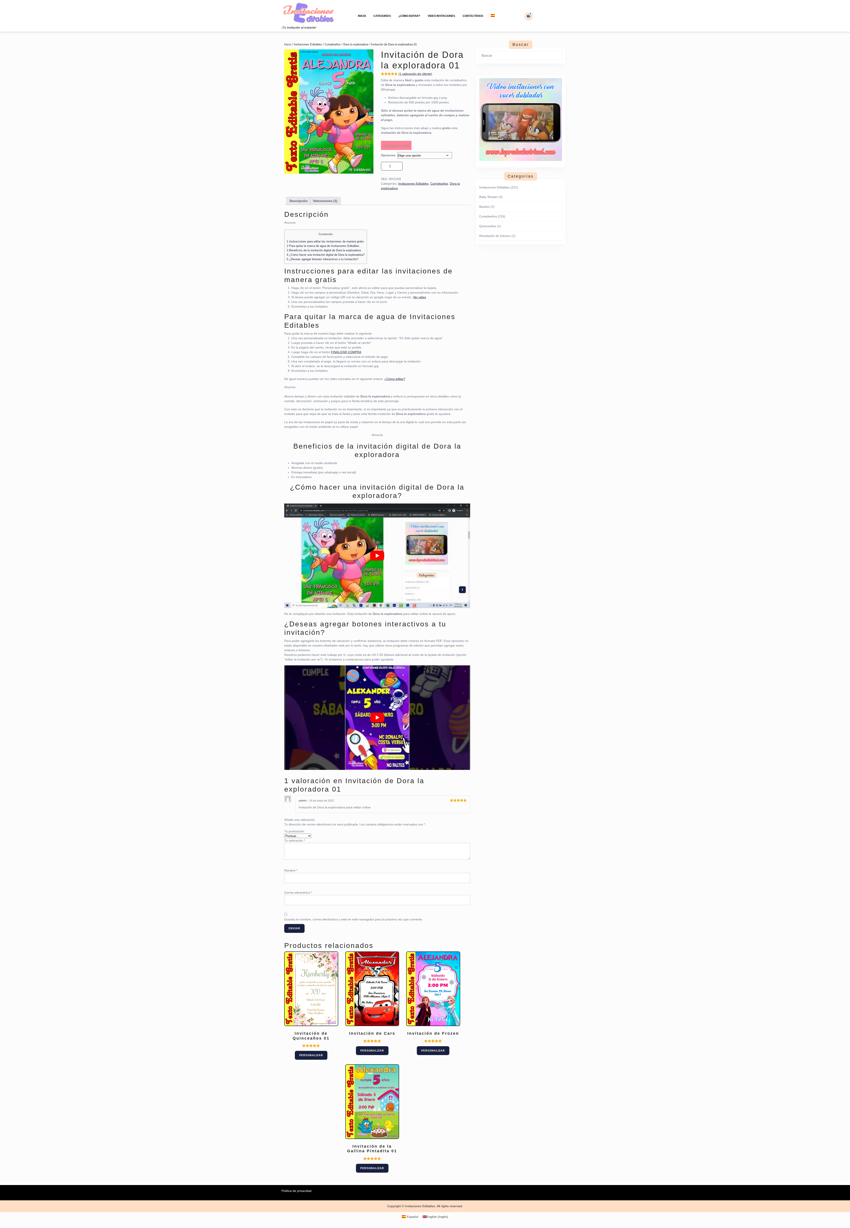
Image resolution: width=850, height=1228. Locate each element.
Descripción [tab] (299, 201)
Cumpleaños (333, 44)
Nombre (291, 870)
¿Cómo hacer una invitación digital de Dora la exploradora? (326, 254)
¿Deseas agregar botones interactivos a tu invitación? (322, 259)
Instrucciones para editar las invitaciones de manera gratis (325, 241)
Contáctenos (473, 15)
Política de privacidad (296, 1191)
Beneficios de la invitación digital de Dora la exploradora (324, 250)
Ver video (419, 297)
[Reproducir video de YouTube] (377, 556)
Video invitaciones (441, 15)
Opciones (388, 155)
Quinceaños (487, 226)
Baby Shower (488, 197)
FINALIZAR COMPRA (346, 352)
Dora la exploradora (355, 44)
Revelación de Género (495, 236)
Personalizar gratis (396, 145)
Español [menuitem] (412, 1216)
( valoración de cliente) (415, 74)
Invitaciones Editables (308, 44)
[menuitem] (492, 15)
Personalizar (311, 1055)
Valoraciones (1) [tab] (325, 201)
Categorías (382, 15)
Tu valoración (294, 840)
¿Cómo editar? (409, 15)
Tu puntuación (294, 831)
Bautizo (484, 206)
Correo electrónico (298, 892)
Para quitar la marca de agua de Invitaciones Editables (323, 246)
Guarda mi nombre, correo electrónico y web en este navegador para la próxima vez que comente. (353, 919)
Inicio (362, 15)
